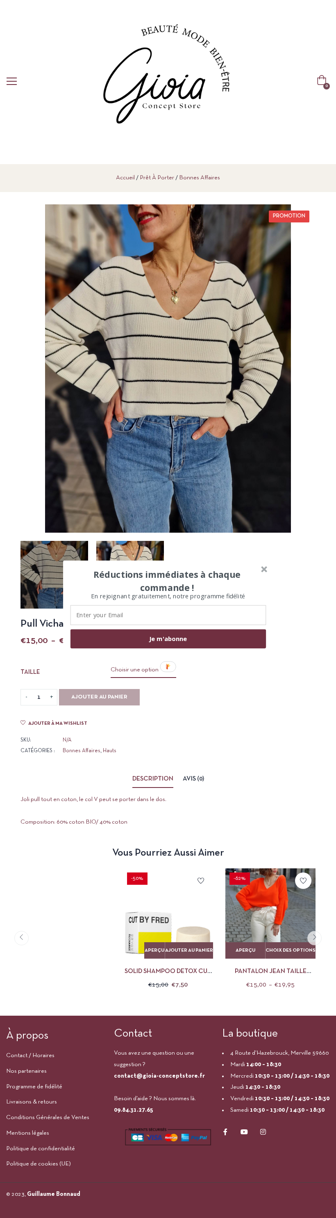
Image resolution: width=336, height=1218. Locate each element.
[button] (167, 581)
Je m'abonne (168, 638)
